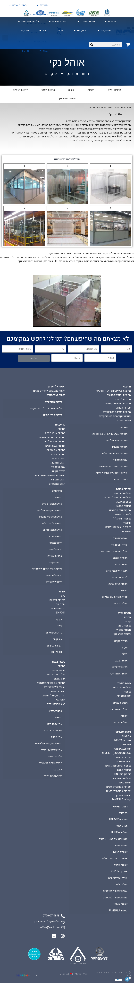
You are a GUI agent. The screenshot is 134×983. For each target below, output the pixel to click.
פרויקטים (82, 31)
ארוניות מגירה (124, 761)
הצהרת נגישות (57, 608)
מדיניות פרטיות (57, 600)
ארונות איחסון (123, 795)
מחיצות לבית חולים (55, 446)
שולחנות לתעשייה (121, 778)
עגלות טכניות (124, 696)
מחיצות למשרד (123, 399)
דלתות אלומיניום (30, 21)
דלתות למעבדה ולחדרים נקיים (49, 391)
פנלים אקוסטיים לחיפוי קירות (115, 416)
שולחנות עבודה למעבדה (117, 497)
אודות (61, 31)
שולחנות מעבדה (122, 687)
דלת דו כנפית (58, 691)
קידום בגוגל (33, 975)
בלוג (45, 51)
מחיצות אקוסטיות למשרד (51, 437)
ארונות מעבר (48, 90)
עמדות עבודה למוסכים (118, 787)
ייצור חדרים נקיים (56, 704)
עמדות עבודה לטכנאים (118, 791)
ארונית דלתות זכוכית (54, 687)
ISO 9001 (60, 613)
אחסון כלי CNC (122, 774)
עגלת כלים (125, 783)
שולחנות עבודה (122, 493)
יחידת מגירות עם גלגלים (118, 527)
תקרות (91, 90)
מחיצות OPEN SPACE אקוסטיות (113, 391)
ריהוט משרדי (124, 420)
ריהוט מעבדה (19, 5)
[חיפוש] (91, 44)
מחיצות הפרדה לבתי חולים (117, 412)
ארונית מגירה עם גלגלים (118, 766)
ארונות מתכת (124, 770)
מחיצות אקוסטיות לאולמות (51, 683)
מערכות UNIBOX (122, 740)
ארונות (127, 692)
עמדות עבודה (123, 408)
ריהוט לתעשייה (57, 480)
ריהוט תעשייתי (40, 14)
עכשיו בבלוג (58, 662)
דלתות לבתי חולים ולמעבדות (50, 475)
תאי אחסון (125, 745)
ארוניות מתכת (124, 502)
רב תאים (126, 736)
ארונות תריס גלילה (121, 519)
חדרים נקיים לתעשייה (53, 696)
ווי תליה (127, 523)
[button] (5, 37)
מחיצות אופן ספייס (55, 433)
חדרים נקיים (107, 31)
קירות (71, 90)
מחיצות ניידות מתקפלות (118, 403)
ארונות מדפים (57, 670)
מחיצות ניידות (58, 454)
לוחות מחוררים (123, 514)
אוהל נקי (60, 700)
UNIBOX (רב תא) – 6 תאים (116, 753)
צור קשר (24, 51)
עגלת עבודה (124, 531)
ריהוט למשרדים (57, 484)
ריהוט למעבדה (57, 463)
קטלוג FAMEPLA (121, 799)
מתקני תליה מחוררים (120, 510)
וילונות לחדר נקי (67, 98)
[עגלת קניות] (128, 44)
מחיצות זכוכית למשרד (119, 395)
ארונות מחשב (123, 506)
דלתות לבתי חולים (55, 395)
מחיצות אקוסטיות (56, 450)
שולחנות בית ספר (56, 674)
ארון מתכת (59, 679)
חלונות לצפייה (20, 90)
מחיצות (44, 5)
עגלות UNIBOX (122, 749)
